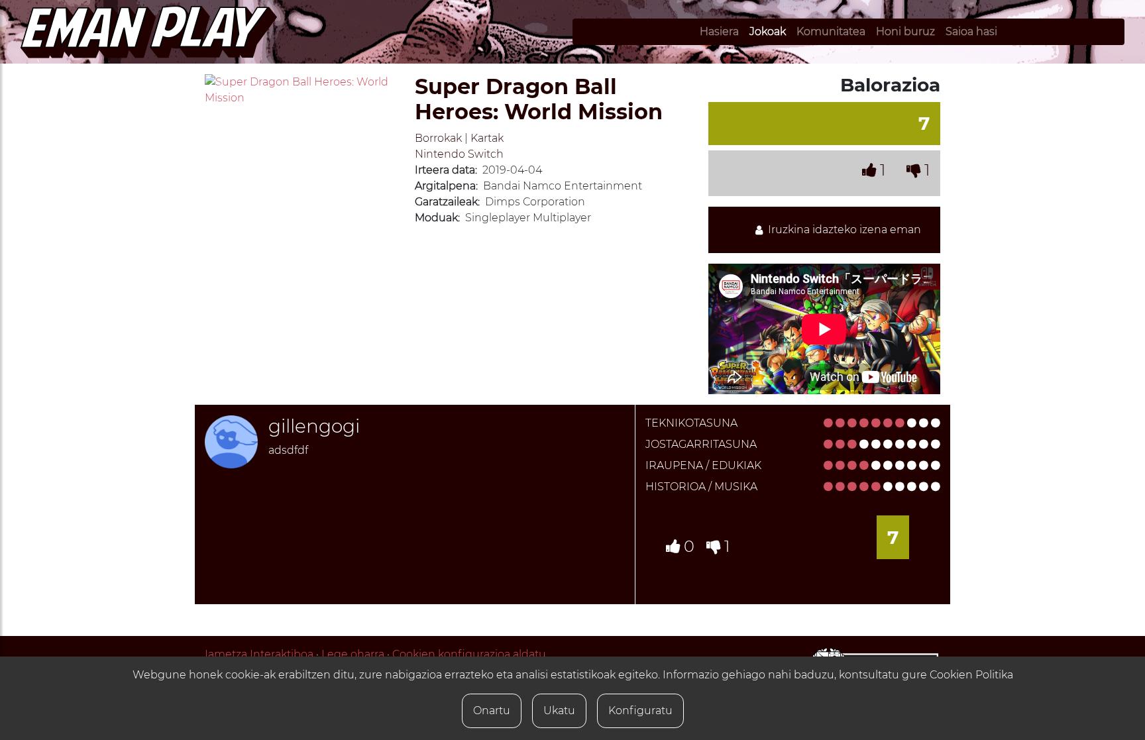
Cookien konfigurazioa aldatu (469, 654)
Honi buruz (905, 31)
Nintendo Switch (459, 154)
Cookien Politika (971, 674)
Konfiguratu (640, 710)
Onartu (491, 710)
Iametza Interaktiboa (259, 654)
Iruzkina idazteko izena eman (842, 229)
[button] (219, 90)
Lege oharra (352, 654)
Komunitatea (830, 31)
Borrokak (438, 138)
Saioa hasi (971, 31)
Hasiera (719, 31)
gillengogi (314, 426)
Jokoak (767, 31)
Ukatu (559, 710)
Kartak (487, 138)
